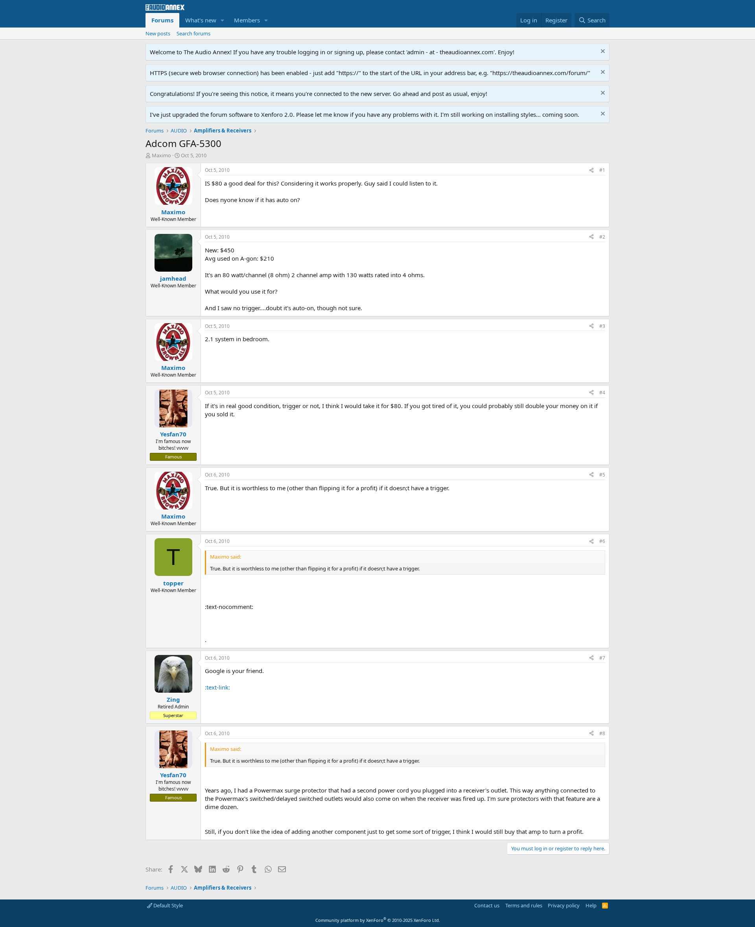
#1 (602, 170)
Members (247, 20)
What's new (200, 20)
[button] (222, 20)
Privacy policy (564, 905)
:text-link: (217, 687)
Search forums (193, 33)
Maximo (161, 155)
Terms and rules (523, 905)
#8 (602, 733)
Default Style (167, 905)
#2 (602, 237)
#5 (602, 474)
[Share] (591, 170)
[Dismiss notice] (601, 52)
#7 (602, 658)
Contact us (486, 905)
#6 (602, 541)
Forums (162, 20)
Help (591, 905)
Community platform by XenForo (377, 920)
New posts (157, 33)
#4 (602, 392)
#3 (602, 326)
